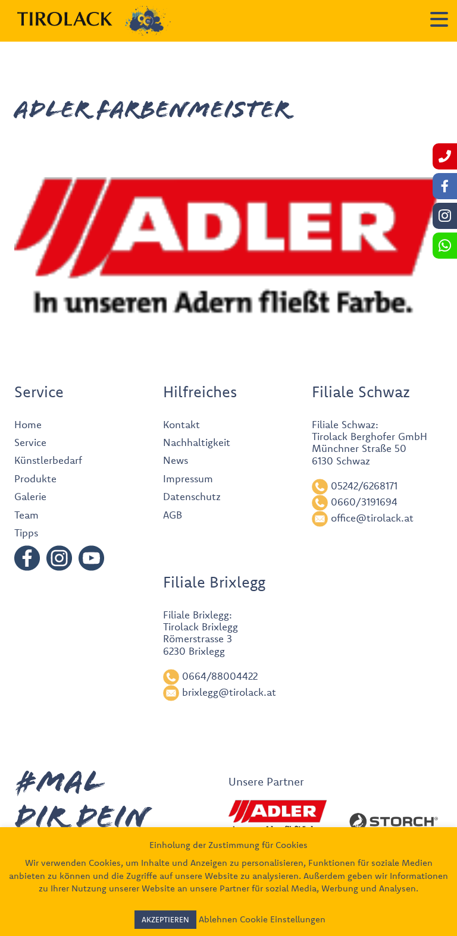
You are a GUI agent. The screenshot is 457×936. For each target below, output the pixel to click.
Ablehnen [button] (218, 919)
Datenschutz (192, 496)
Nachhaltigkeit (196, 442)
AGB (172, 514)
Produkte (35, 478)
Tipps (26, 532)
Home (28, 424)
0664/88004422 (220, 676)
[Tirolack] (64, 19)
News (175, 460)
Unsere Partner (266, 781)
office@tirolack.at (372, 517)
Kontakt (181, 424)
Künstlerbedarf (48, 460)
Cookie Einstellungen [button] (282, 919)
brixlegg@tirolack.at (229, 692)
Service (30, 442)
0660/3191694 (364, 501)
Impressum (188, 478)
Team (26, 514)
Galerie (30, 496)
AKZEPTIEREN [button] (165, 919)
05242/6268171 (364, 485)
